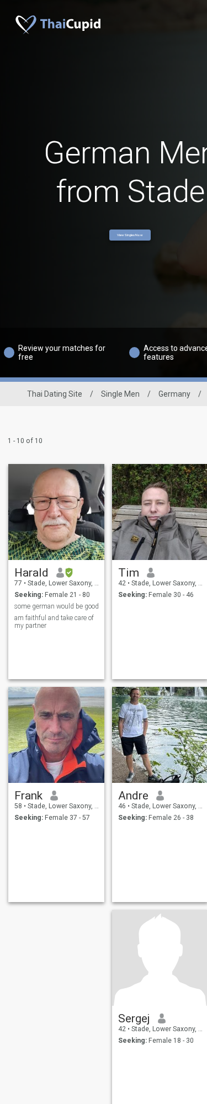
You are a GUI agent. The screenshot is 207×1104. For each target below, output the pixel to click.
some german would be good (56, 606)
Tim (128, 572)
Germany (174, 394)
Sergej (134, 1018)
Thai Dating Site (54, 394)
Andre (133, 795)
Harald (31, 572)
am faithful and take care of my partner (54, 622)
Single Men (120, 394)
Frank (28, 795)
